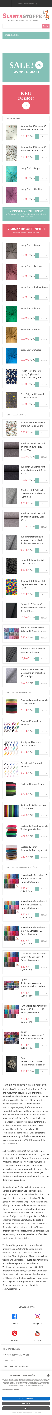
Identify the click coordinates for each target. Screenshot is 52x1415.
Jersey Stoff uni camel (31, 328)
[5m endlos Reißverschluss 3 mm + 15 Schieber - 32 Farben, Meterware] (11, 907)
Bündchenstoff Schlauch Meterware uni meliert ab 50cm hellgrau (33, 673)
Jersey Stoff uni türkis (31, 349)
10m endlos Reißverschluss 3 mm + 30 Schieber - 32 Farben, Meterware (34, 1009)
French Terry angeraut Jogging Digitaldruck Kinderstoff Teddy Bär (31, 374)
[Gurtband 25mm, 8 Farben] (11, 790)
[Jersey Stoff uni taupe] (11, 251)
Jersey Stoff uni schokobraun (34, 287)
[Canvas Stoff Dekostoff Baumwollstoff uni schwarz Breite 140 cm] (11, 610)
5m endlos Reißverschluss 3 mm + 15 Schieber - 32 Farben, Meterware (34, 904)
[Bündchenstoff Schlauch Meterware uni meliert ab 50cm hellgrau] (11, 675)
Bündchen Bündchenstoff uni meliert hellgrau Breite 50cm (33, 516)
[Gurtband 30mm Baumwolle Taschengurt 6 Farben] (11, 832)
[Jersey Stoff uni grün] (11, 314)
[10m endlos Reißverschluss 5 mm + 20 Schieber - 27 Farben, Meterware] (11, 959)
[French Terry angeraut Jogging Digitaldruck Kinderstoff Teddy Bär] (11, 376)
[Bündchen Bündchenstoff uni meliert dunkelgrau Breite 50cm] (11, 449)
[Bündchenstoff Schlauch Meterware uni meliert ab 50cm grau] (11, 496)
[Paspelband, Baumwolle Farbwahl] (11, 769)
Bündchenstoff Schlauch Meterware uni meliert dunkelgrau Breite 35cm (32, 540)
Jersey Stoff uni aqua (30, 168)
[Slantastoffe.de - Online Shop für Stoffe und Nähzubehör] (26, 11)
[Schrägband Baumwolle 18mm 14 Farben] (11, 748)
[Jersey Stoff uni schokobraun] (11, 293)
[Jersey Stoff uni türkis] (11, 355)
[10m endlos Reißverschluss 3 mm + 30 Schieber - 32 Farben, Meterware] (11, 1011)
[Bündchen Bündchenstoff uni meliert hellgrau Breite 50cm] (11, 519)
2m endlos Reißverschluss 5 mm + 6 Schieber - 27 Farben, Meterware (34, 878)
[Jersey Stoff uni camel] (11, 335)
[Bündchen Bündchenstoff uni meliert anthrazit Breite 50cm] (11, 472)
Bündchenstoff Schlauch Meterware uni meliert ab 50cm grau (33, 493)
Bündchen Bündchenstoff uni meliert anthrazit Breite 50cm (33, 470)
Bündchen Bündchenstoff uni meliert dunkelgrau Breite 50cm (33, 446)
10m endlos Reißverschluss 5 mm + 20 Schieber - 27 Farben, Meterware (34, 957)
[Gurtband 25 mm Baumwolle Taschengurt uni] (11, 852)
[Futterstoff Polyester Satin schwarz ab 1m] (11, 566)
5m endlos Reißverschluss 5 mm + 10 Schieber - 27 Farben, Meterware (34, 930)
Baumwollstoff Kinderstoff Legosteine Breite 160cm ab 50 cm (34, 584)
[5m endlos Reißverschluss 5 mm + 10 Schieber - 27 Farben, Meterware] (11, 933)
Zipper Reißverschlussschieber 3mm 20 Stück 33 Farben (33, 983)
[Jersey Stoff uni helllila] (11, 195)
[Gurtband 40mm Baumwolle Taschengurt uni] (11, 706)
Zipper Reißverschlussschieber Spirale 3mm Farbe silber (33, 1061)
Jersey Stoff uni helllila (31, 189)
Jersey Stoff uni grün (30, 308)
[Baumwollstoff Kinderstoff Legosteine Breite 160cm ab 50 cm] (11, 587)
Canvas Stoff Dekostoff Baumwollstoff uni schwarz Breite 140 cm (33, 607)
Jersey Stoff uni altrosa (31, 266)
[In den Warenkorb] (37, 136)
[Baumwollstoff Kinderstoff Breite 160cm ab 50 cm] (11, 132)
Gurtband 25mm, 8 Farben (33, 784)
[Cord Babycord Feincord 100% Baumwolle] (11, 400)
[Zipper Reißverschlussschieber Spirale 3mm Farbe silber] (11, 1064)
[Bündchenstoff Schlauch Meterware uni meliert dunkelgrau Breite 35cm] (11, 542)
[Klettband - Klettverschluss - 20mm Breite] (11, 811)
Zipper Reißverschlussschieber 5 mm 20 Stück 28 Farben (33, 1035)
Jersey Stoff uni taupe (31, 245)
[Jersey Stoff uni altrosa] (11, 272)
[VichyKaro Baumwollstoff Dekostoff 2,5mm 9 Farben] (11, 633)
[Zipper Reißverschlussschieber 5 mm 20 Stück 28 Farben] (11, 1038)
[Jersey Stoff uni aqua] (11, 174)
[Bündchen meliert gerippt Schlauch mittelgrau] (11, 654)
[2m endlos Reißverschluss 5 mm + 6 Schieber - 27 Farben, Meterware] (11, 881)
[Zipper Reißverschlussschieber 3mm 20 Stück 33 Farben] (11, 985)
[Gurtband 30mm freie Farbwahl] (11, 727)
